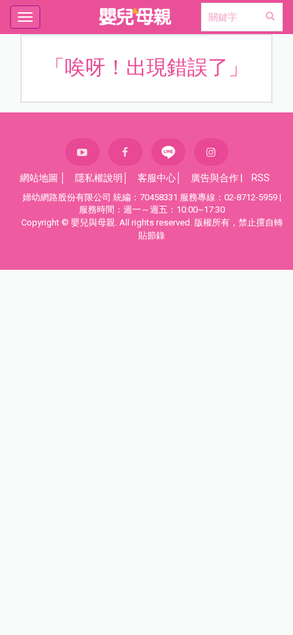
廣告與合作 (214, 177)
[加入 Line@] (168, 152)
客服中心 (157, 177)
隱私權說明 (99, 177)
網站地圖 (39, 177)
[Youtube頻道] (82, 152)
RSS (260, 177)
